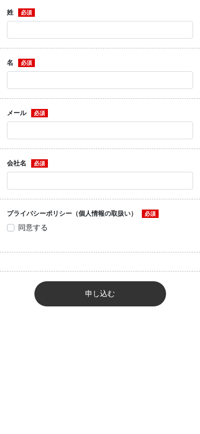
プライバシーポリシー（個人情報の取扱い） (72, 213)
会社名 (17, 163)
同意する (33, 227)
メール (17, 112)
